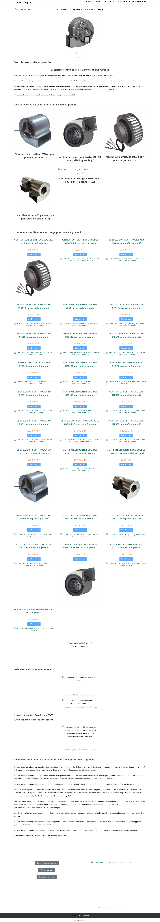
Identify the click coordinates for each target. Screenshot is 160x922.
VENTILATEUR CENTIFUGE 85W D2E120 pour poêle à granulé (34, 364)
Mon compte (24, 3)
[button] (47, 863)
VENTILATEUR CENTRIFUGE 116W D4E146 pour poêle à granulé (126, 335)
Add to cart (33, 254)
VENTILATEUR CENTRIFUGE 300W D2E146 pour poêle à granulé (80, 335)
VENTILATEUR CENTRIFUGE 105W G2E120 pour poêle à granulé (33, 546)
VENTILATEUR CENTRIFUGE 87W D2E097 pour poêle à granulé (126, 422)
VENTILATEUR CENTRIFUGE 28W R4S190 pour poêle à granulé (34, 422)
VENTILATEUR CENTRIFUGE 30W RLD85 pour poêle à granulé (34, 517)
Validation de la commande (111, 1)
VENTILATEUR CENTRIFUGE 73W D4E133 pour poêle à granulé (126, 517)
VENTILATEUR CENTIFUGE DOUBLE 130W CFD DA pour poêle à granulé (80, 241)
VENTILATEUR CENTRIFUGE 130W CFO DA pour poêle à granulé (126, 241)
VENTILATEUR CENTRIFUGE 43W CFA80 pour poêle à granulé (126, 306)
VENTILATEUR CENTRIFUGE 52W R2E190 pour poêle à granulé (34, 393)
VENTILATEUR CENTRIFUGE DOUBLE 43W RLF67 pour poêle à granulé (80, 422)
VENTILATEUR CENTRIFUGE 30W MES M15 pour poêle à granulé (33, 241)
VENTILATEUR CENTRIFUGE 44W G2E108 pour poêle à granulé (80, 393)
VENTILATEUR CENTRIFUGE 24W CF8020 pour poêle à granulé (34, 335)
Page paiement (137, 1)
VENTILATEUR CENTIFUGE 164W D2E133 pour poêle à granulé (80, 517)
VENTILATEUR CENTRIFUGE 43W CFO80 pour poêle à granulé (80, 306)
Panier (90, 1)
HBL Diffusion (84, 915)
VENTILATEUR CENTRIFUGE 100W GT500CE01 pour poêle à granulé (80, 546)
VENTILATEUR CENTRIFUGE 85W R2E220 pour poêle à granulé (80, 364)
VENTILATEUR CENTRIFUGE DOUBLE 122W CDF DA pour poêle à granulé (126, 451)
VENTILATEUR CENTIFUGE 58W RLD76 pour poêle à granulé (126, 364)
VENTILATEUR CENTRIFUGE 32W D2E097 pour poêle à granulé (126, 393)
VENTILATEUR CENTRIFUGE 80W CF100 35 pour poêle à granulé (34, 306)
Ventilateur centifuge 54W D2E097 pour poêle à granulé (33, 611)
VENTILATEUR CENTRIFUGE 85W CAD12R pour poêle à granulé (34, 451)
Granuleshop (23, 9)
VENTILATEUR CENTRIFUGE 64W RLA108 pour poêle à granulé (80, 451)
